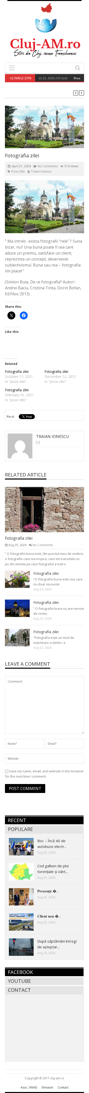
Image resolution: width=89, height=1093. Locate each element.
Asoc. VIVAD (29, 1087)
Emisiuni (47, 1087)
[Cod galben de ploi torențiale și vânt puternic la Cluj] (25, 871)
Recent (17, 820)
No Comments (48, 166)
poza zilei (18, 171)
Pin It (10, 416)
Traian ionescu (41, 171)
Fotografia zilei (17, 371)
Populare (20, 829)
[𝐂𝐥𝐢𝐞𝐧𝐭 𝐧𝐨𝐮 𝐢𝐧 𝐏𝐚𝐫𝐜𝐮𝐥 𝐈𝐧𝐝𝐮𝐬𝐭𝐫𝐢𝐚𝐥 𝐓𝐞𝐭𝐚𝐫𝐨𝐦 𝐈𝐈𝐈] (25, 922)
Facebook (20, 972)
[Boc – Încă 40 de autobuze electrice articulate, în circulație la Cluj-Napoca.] (25, 846)
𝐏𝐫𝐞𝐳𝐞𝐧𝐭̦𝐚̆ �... (48, 890)
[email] (38, 442)
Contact (19, 990)
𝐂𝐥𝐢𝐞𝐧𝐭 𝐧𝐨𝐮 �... (49, 916)
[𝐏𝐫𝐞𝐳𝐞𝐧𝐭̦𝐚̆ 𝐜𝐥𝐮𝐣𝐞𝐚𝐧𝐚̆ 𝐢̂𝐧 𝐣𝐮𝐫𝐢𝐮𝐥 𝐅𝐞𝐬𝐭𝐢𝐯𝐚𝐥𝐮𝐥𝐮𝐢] (25, 897)
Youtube (19, 981)
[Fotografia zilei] (48, 509)
